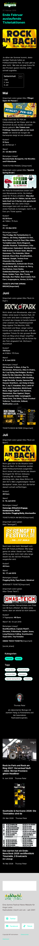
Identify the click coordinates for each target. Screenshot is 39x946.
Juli (7, 85)
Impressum (6, 939)
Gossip (18, 658)
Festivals (9, 658)
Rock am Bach (23, 670)
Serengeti (22, 674)
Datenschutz (25, 934)
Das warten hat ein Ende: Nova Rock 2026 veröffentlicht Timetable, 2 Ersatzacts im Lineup (18, 854)
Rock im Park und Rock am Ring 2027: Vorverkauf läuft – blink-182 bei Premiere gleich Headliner (17, 769)
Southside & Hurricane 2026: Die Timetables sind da (19, 812)
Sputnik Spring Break (13, 679)
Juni (7, 82)
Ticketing (28, 679)
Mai (6, 80)
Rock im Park (10, 674)
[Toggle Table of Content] (19, 76)
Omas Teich (10, 670)
